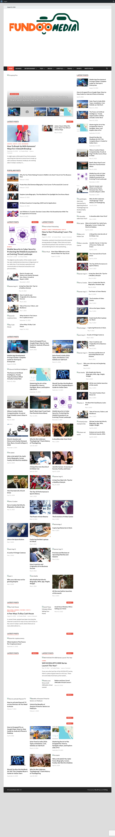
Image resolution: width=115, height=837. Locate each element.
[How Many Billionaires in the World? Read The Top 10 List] (46, 252)
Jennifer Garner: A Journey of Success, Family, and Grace (62, 468)
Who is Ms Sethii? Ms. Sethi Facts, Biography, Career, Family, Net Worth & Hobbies (17, 458)
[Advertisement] (57, 53)
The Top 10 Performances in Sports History (39, 493)
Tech (41, 68)
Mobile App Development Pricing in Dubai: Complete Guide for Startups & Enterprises (16, 358)
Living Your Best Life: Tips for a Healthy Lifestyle (28, 287)
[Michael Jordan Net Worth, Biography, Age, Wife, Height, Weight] (82, 421)
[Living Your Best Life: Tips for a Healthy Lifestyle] (12, 286)
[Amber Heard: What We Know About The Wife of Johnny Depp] (47, 126)
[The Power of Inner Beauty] (40, 507)
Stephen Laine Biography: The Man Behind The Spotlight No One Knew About (44, 194)
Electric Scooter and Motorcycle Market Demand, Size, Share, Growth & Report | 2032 (29, 276)
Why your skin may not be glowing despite (16, 581)
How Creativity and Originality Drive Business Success (28, 297)
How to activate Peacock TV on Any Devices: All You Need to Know (17, 704)
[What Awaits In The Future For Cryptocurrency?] (12, 316)
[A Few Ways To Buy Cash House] (12, 324)
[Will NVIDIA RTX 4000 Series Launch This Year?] (57, 658)
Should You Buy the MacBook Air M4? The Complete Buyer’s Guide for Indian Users (62, 385)
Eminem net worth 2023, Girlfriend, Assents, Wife (97, 433)
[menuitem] (1, 1)
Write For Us (89, 68)
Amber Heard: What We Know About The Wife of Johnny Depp (62, 128)
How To (15, 144)
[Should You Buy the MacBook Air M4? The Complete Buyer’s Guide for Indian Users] (62, 374)
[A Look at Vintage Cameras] (11, 549)
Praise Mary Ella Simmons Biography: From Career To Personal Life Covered (44, 184)
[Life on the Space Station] (17, 530)
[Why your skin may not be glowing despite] (9, 576)
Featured (22, 610)
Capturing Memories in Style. (62, 528)
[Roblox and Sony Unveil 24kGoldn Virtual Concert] (47, 680)
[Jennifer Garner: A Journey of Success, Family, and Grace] (62, 458)
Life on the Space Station (15, 539)
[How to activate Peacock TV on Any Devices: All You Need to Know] (16, 698)
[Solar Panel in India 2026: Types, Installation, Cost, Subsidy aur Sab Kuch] (62, 346)
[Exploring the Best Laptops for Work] (40, 530)
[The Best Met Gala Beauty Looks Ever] (80, 403)
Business (18, 68)
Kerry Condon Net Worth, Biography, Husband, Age (16, 506)
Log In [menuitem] (5, 1)
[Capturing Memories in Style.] (57, 524)
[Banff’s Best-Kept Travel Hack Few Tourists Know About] (40, 402)
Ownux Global (23, 256)
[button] (70, 90)
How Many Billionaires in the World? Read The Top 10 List (60, 252)
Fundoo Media (13, 103)
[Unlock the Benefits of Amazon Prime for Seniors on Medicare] (40, 699)
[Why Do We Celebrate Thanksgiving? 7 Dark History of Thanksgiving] (40, 430)
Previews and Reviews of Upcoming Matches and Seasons (60, 555)
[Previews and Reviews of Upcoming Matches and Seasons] (57, 549)
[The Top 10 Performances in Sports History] (40, 482)
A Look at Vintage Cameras (16, 553)
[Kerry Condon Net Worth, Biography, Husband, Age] (12, 501)
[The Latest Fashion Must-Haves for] (82, 393)
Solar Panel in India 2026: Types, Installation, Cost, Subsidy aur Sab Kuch (61, 357)
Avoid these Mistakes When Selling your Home (63, 607)
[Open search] (107, 68)
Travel (69, 68)
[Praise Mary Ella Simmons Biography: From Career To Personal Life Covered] (12, 185)
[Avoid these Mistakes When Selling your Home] (47, 607)
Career (49, 229)
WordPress (97, 790)
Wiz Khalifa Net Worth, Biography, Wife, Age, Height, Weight (40, 581)
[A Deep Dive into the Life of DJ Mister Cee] (40, 458)
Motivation (25, 144)
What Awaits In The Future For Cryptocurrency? (28, 316)
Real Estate (10, 610)
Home (10, 68)
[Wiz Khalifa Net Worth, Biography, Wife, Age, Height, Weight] (34, 576)
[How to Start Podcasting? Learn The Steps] (50, 227)
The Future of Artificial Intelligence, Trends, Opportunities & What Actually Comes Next (15, 376)
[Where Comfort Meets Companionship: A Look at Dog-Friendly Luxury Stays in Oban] (17, 402)
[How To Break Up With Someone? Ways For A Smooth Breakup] (22, 126)
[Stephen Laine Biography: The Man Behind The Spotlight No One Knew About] (12, 194)
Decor (50, 68)
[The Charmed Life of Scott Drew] (17, 481)
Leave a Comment (67, 237)
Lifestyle (59, 68)
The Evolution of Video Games (62, 517)
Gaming (44, 660)
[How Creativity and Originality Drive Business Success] (12, 295)
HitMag (105, 790)
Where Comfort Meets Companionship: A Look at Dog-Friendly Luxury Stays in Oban (17, 414)
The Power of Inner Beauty (39, 517)
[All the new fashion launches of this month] (62, 581)
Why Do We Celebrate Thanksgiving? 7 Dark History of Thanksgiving (40, 441)
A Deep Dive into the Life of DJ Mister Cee (39, 468)
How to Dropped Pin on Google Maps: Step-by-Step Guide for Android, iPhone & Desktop (39, 344)
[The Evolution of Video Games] (62, 507)
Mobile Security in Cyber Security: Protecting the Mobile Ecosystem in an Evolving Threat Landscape (22, 251)
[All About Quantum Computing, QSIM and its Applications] (12, 203)
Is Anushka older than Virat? (62, 439)
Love (19, 144)
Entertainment (30, 68)
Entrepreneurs (56, 229)
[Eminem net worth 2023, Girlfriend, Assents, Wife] (82, 432)
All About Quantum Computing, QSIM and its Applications (38, 203)
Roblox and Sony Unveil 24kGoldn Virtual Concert (63, 681)
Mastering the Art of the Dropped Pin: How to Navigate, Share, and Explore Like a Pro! (40, 386)
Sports (79, 68)
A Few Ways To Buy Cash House (20, 613)
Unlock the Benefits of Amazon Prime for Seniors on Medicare (40, 706)
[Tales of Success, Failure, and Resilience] (12, 306)
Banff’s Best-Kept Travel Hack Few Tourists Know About (40, 412)
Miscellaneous (68, 94)
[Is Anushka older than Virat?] (62, 430)
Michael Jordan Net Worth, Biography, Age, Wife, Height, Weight (98, 423)
